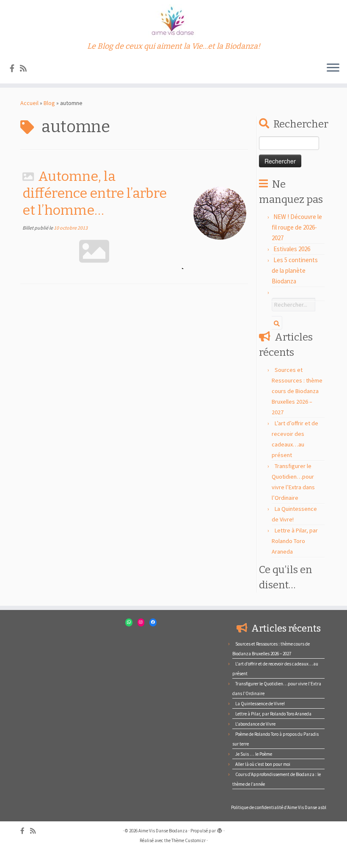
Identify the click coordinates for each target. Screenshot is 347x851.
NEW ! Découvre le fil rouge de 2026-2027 (297, 227)
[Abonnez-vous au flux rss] (26, 68)
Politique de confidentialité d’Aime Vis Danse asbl (278, 807)
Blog (49, 103)
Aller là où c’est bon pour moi (262, 764)
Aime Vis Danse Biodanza (162, 831)
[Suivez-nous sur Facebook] (15, 68)
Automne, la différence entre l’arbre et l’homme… (94, 193)
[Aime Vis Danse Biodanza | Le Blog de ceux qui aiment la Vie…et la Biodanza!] (173, 21)
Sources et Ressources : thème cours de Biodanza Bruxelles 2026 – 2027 (297, 391)
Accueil (29, 103)
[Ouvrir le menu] (333, 68)
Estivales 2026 (291, 249)
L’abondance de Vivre (255, 724)
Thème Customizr (188, 840)
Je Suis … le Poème (253, 754)
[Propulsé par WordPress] (220, 829)
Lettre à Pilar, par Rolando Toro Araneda (295, 541)
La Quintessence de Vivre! (260, 704)
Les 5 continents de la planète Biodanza (295, 270)
